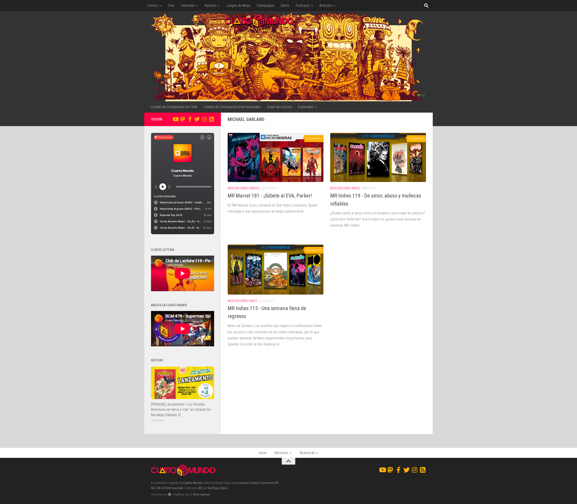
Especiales (306, 107)
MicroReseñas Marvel (244, 188)
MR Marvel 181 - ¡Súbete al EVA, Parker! (270, 196)
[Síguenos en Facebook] (189, 119)
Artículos (325, 5)
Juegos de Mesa (238, 5)
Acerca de (307, 453)
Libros (285, 5)
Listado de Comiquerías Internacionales (232, 107)
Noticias (210, 5)
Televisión (188, 5)
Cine (171, 5)
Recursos (281, 453)
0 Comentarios (314, 138)
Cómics (152, 5)
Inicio (262, 453)
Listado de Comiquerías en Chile (174, 107)
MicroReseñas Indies (345, 188)
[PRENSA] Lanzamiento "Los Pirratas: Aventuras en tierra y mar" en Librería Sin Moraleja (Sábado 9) (181, 409)
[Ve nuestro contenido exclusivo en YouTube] (175, 119)
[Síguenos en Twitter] (197, 119)
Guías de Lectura (279, 107)
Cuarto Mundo (192, 483)
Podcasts (303, 5)
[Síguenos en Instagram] (204, 119)
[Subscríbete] (211, 119)
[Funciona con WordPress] (169, 494)
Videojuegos (265, 5)
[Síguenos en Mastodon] (182, 119)
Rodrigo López (218, 488)
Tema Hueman (201, 494)
